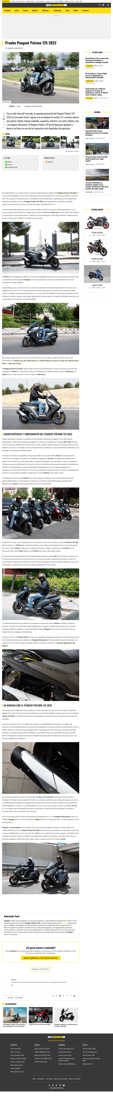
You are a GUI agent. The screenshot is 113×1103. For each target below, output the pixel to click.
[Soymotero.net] (56, 5)
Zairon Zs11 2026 (97, 285)
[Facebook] (3, 121)
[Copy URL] (3, 127)
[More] (74, 995)
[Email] (3, 116)
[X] (3, 124)
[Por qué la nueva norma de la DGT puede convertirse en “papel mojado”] (97, 149)
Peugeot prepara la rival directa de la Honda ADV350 (65, 1025)
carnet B (17, 995)
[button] (108, 5)
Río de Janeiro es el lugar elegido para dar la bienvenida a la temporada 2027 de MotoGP (96, 75)
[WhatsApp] (3, 113)
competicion (89, 81)
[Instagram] (12, 985)
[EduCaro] (6, 106)
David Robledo (89, 192)
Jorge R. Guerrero (98, 65)
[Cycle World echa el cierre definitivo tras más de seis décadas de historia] (97, 123)
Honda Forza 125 (20, 361)
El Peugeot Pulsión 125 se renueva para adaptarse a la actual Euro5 (14, 1025)
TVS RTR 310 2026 (97, 259)
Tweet (37, 819)
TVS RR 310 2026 (97, 232)
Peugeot (23, 995)
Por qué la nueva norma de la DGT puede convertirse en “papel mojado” (96, 159)
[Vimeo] (60, 1085)
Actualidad (19, 997)
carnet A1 (10, 995)
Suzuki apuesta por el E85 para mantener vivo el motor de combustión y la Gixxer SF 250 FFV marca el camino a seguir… (96, 92)
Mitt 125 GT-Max (15, 363)
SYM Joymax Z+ (32, 361)
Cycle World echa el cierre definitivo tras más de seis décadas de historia (97, 133)
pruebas (10, 997)
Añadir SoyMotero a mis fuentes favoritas (41, 958)
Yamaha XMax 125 (45, 361)
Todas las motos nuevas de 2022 (39, 1024)
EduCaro (12, 106)
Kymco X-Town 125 (60, 361)
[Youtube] (64, 1085)
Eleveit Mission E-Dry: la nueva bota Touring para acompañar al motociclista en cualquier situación (97, 60)
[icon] (99, 5)
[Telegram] (3, 119)
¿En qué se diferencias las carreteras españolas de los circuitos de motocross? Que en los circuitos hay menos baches (97, 185)
